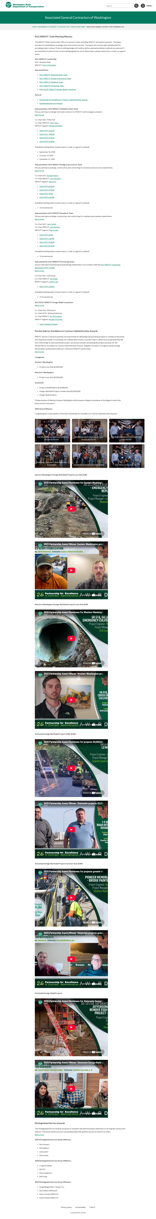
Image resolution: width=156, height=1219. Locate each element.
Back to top (39, 115)
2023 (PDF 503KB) (46, 141)
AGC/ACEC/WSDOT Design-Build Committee (57, 89)
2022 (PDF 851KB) (46, 246)
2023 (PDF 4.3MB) (46, 197)
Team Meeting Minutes (48, 324)
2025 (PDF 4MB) (46, 235)
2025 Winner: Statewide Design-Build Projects (88, 465)
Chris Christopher (49, 65)
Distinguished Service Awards (51, 103)
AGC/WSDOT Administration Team (53, 75)
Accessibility (80, 1207)
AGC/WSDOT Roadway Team (51, 82)
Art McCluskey (56, 316)
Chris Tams (54, 123)
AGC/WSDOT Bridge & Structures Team (55, 78)
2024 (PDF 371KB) (46, 138)
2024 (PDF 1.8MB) (46, 238)
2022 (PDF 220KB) (46, 286)
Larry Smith (51, 224)
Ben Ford (52, 181)
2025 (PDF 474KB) (46, 190)
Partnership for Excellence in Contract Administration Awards (63, 100)
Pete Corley (53, 230)
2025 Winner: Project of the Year (126, 465)
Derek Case (53, 282)
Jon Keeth (54, 279)
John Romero (55, 227)
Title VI (92, 1207)
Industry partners (78, 27)
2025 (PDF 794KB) (46, 134)
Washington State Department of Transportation (24, 5)
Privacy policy (66, 1207)
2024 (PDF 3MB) (46, 194)
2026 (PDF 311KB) (46, 131)
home (34, 27)
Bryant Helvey (52, 175)
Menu (149, 6)
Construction (63, 27)
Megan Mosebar (55, 126)
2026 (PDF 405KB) (46, 186)
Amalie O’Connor (55, 319)
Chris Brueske (55, 178)
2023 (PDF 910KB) (46, 242)
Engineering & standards (47, 27)
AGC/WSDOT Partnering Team (51, 86)
